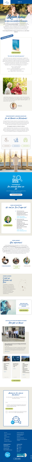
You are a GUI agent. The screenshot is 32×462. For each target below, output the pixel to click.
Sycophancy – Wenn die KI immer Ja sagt (16, 365)
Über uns (5, 432)
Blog (5, 438)
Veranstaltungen (6, 439)
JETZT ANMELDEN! (9, 408)
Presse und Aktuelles (7, 434)
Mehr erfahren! (24, 310)
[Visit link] (7, 37)
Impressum (18, 436)
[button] (20, 2)
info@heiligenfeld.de (9, 449)
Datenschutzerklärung (20, 437)
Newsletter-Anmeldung (7, 441)
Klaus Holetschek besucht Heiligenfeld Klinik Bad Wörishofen (15, 344)
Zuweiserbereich (6, 436)
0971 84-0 (7, 447)
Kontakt (5, 435)
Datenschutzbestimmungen (20, 412)
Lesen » (5, 371)
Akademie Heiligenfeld (20, 432)
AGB (15, 412)
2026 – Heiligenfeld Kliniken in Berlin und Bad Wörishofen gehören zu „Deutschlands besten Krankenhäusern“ (26, 368)
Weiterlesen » (7, 351)
